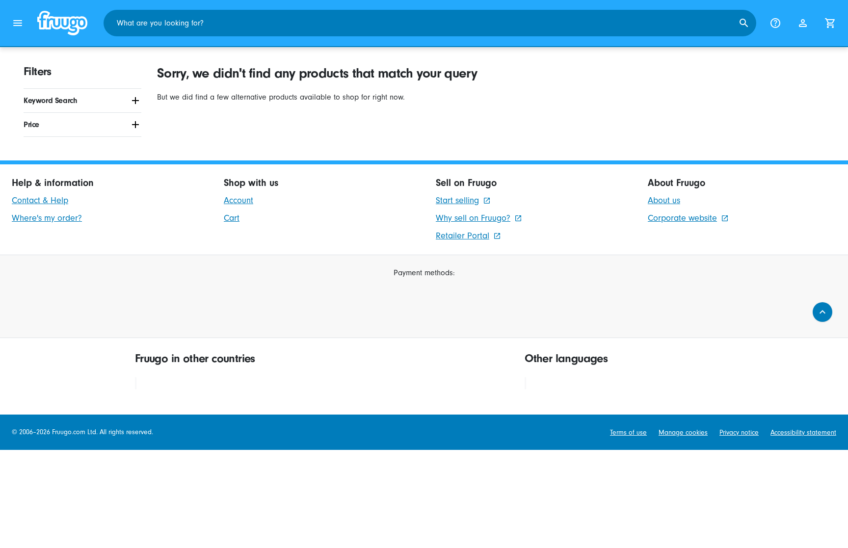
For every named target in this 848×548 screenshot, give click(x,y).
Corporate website (682, 218)
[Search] (744, 23)
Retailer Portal (462, 236)
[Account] (803, 23)
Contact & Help (40, 200)
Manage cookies (683, 432)
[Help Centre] (775, 23)
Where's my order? (47, 218)
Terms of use (628, 432)
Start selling (457, 200)
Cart (231, 218)
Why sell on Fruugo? (473, 218)
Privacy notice (739, 432)
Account (238, 200)
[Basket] (830, 23)
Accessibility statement (803, 432)
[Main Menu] (17, 23)
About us (664, 200)
